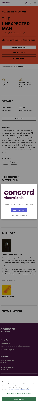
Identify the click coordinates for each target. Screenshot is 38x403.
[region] (19, 389)
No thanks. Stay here (19, 215)
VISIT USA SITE (19, 210)
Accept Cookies (19, 399)
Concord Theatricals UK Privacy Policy (20, 389)
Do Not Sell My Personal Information (19, 393)
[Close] (35, 379)
